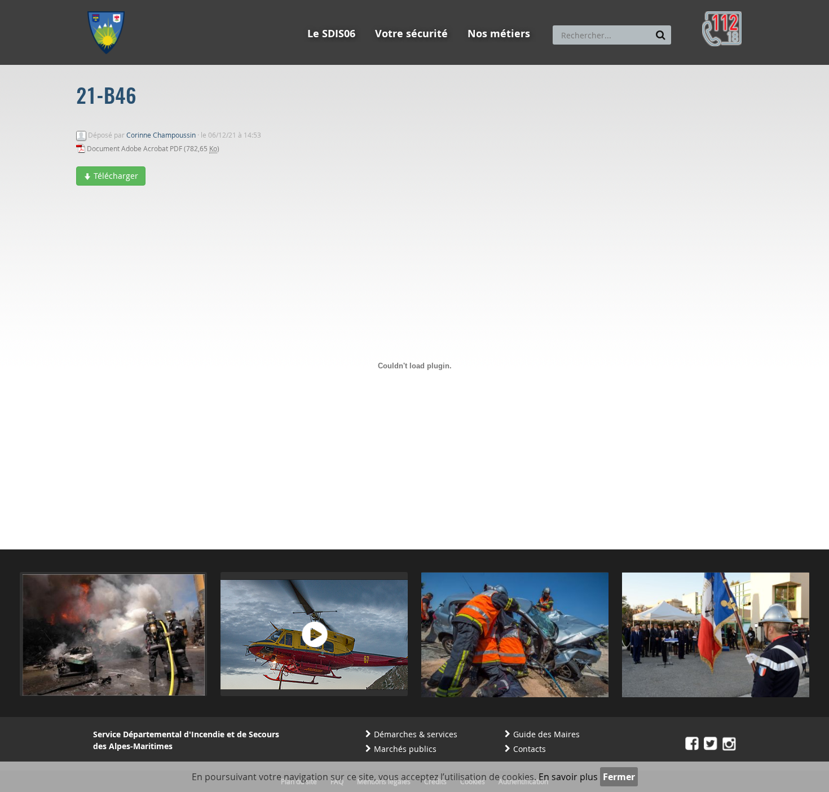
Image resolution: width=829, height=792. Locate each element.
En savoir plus (568, 777)
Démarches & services (415, 734)
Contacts (529, 748)
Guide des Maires (546, 734)
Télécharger (114, 175)
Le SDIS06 (331, 34)
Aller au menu (109, 5)
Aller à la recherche (239, 5)
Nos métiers (499, 34)
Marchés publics (405, 748)
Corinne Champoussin (161, 134)
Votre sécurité (411, 34)
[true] (660, 35)
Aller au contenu (170, 5)
